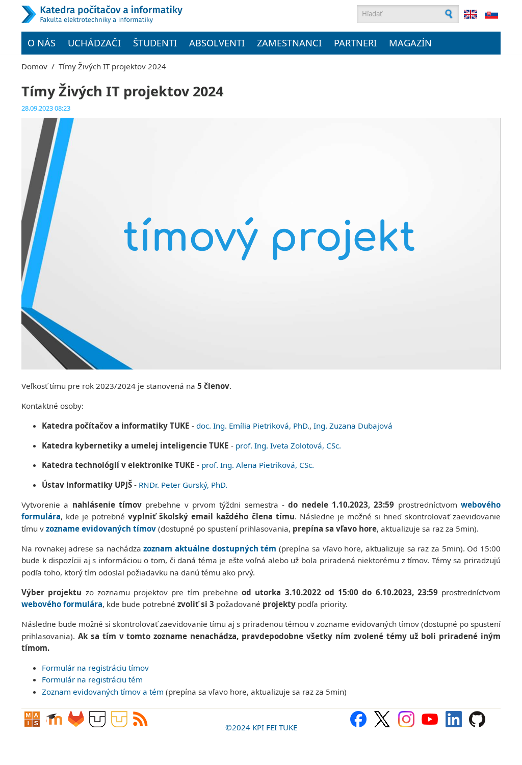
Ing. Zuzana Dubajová (353, 425)
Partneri (355, 43)
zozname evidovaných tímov (101, 528)
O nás (42, 43)
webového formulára (61, 604)
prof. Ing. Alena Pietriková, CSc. (257, 465)
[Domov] (151, 14)
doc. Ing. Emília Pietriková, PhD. (252, 425)
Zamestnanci (289, 43)
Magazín (410, 43)
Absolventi (217, 43)
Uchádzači (94, 43)
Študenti (155, 43)
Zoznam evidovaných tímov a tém (103, 692)
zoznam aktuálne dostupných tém (209, 548)
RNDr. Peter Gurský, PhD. (183, 485)
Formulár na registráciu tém (92, 679)
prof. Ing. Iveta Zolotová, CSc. (288, 445)
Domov (34, 66)
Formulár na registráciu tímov (95, 668)
